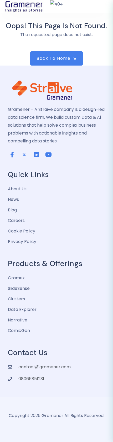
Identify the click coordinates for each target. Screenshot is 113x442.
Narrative (17, 320)
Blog (12, 210)
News (13, 199)
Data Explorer (22, 309)
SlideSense (19, 288)
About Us (17, 189)
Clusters (16, 299)
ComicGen (19, 330)
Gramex (16, 278)
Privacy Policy (22, 242)
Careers (16, 220)
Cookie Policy (21, 231)
